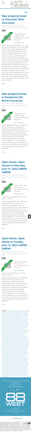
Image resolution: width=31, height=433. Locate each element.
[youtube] (17, 389)
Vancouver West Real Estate (7, 369)
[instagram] (20, 389)
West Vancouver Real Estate (15, 371)
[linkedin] (13, 389)
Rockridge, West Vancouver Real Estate (20, 359)
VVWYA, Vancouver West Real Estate (21, 369)
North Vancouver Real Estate (18, 353)
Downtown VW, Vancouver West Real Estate (11, 335)
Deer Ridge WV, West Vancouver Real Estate (14, 331)
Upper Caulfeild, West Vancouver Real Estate (15, 365)
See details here (19, 43)
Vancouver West (23, 368)
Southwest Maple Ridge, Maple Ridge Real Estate (15, 364)
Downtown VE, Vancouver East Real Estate (16, 333)
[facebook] (10, 389)
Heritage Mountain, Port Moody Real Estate (11, 344)
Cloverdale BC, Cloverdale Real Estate (21, 324)
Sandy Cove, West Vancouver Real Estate (10, 360)
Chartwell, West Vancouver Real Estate (17, 27)
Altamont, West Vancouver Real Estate (16, 310)
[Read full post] (7, 38)
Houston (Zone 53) (14, 346)
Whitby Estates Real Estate (20, 374)
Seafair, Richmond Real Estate (13, 362)
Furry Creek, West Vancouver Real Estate (13, 342)
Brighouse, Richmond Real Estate (14, 314)
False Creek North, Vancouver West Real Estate (11, 340)
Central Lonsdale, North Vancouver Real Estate (14, 322)
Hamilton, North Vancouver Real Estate (20, 343)
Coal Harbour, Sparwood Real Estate (18, 326)
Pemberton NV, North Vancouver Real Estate (11, 357)
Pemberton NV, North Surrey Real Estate (20, 355)
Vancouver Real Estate (15, 368)
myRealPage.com (18, 418)
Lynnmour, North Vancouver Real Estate (13, 349)
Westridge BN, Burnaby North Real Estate (20, 373)
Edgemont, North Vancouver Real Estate (13, 337)
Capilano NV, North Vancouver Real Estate (14, 320)
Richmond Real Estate (7, 359)
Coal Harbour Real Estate (7, 325)
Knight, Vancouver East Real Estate (14, 347)
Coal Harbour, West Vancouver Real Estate (16, 329)
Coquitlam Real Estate (6, 330)
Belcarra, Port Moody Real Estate (9, 313)
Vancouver (7, 368)
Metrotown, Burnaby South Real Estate (13, 352)
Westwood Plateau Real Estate (8, 374)
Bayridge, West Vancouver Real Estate (21, 311)
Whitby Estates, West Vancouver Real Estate (11, 375)
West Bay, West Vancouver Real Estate (9, 370)
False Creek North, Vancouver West (21, 338)
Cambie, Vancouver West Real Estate (12, 316)
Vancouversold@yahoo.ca (15, 387)
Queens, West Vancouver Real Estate (21, 358)
